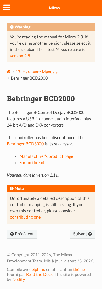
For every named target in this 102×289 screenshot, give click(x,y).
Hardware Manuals (37, 72)
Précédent (24, 234)
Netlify (18, 280)
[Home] (9, 72)
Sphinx (38, 270)
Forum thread (31, 163)
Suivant (80, 234)
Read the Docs (39, 275)
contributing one (25, 217)
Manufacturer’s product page (46, 156)
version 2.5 (20, 56)
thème (79, 270)
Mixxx (54, 8)
